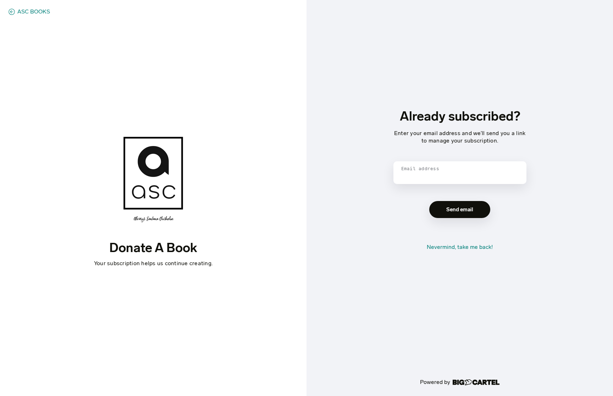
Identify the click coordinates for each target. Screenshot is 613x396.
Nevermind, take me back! (460, 247)
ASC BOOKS (33, 12)
